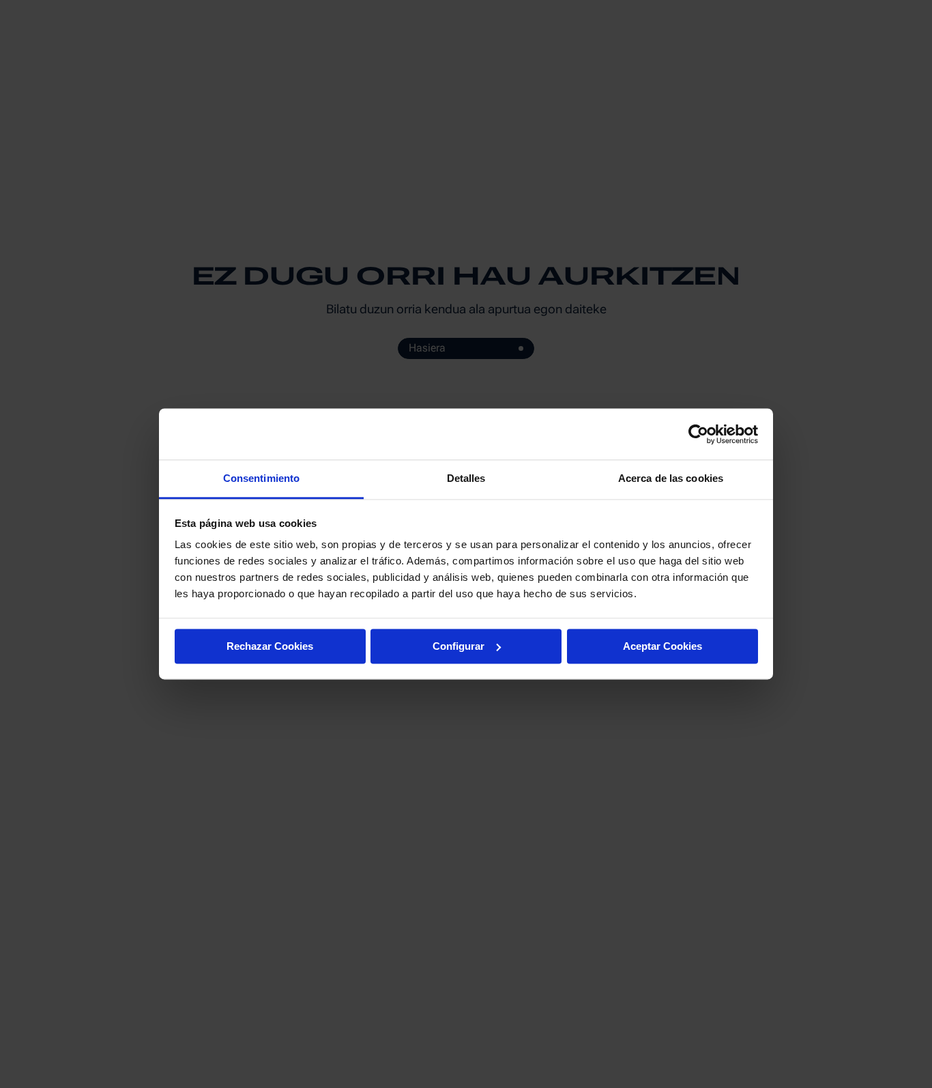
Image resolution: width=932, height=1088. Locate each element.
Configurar (458, 646)
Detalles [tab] (466, 478)
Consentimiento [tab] (261, 478)
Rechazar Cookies (270, 646)
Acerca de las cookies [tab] (670, 478)
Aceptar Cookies (662, 646)
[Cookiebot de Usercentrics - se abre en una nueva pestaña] (698, 434)
